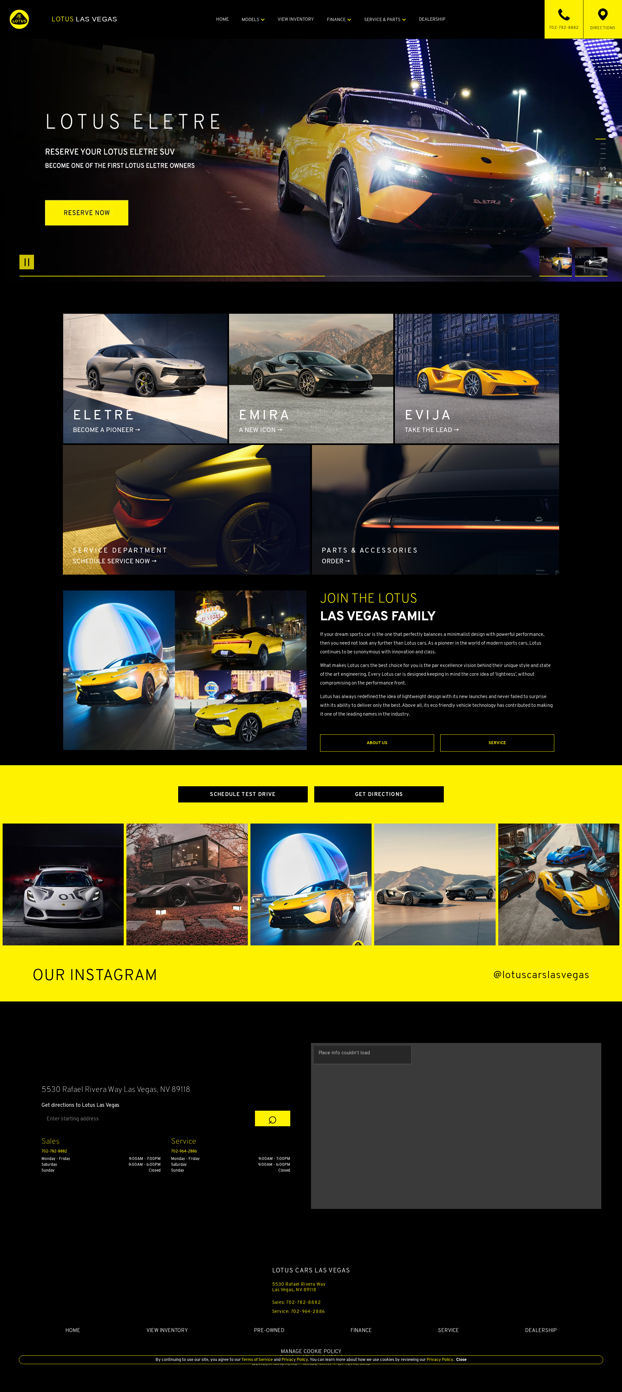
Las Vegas (84, 19)
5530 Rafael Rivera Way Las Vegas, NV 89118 (299, 1286)
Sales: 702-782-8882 (296, 1302)
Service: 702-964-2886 (298, 1311)
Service (497, 742)
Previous (557, 261)
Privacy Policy (294, 1359)
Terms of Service (257, 1359)
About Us (377, 742)
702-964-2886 (184, 1151)
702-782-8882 (54, 1151)
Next (591, 261)
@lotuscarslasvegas (541, 975)
